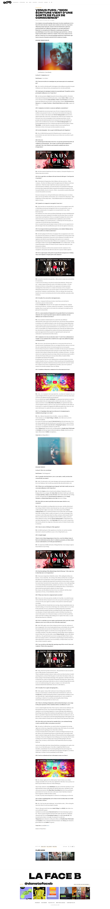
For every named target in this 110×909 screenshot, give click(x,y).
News (30, 2)
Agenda (46, 2)
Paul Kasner (49, 846)
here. (48, 825)
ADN (27, 2)
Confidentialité (71, 902)
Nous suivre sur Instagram (82, 884)
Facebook (37, 902)
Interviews (22, 2)
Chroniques (16, 2)
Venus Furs (43, 846)
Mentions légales (60, 902)
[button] (55, 56)
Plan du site (51, 902)
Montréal (55, 846)
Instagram (44, 902)
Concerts (35, 2)
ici (48, 435)
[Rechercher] (49, 2)
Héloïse (53, 20)
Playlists (40, 2)
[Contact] (51, 2)
